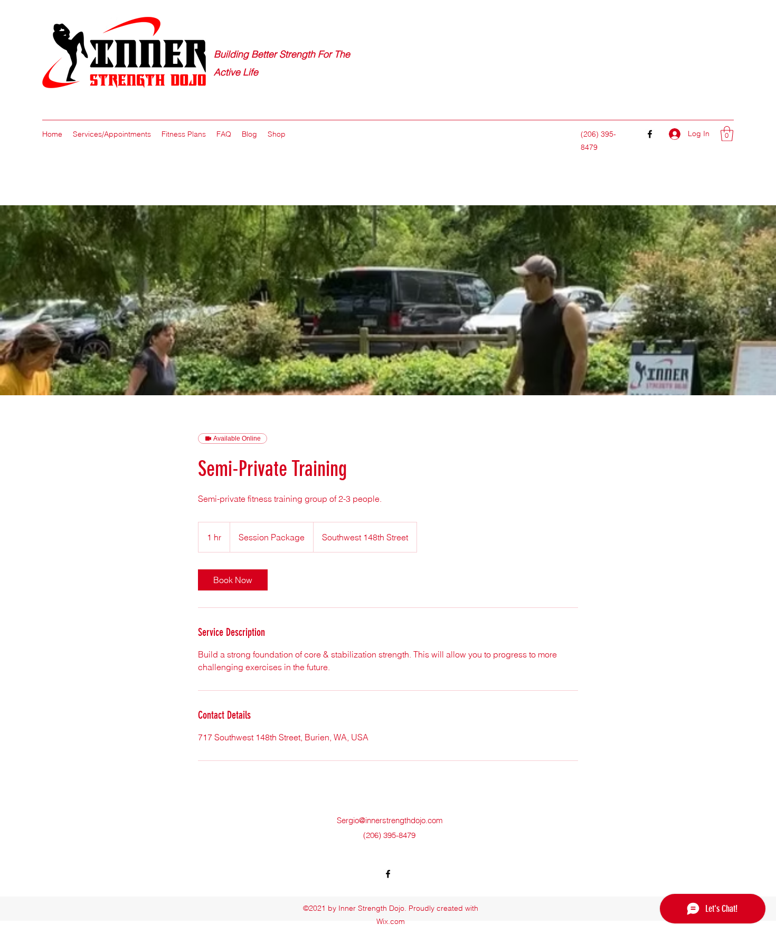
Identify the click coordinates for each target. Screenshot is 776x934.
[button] (727, 133)
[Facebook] (650, 134)
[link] (233, 579)
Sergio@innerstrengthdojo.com (390, 820)
